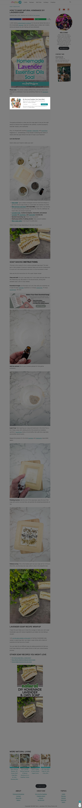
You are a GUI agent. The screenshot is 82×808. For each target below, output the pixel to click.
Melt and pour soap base (19, 206)
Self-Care (38, 2)
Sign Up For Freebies (41, 794)
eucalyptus (44, 130)
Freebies (53, 2)
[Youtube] (64, 9)
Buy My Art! (41, 800)
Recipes (31, 2)
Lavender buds (16, 212)
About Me (18, 798)
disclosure (45, 92)
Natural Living (16, 6)
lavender (21, 25)
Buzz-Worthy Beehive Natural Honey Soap (23, 659)
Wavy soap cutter (17, 221)
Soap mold (15, 202)
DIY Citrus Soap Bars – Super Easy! (21, 657)
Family (63, 802)
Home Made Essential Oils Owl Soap (22, 662)
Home (11, 6)
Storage (63, 798)
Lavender (14, 215)
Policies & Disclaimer (18, 794)
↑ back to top (41, 786)
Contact (18, 796)
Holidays (46, 2)
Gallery (18, 800)
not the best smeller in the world (21, 638)
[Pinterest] (68, 9)
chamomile (35, 130)
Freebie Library (41, 796)
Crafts (25, 2)
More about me (63, 48)
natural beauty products (24, 23)
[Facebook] (59, 9)
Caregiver (63, 800)
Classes (41, 798)
